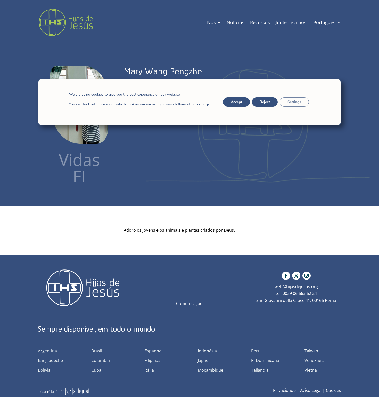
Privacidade (284, 390)
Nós (211, 22)
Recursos (260, 22)
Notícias (235, 22)
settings (203, 104)
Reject (265, 101)
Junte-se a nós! (292, 22)
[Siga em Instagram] (306, 276)
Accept (236, 101)
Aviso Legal (311, 390)
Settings (294, 101)
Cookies (333, 390)
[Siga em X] (296, 276)
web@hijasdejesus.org (296, 286)
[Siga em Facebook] (286, 276)
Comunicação (189, 303)
